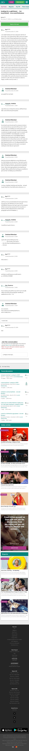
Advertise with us (14, 645)
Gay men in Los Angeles (14, 694)
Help (14, 653)
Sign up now (14, 548)
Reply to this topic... (9, 354)
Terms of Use (14, 634)
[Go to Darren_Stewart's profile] (26, 375)
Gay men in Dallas (14, 695)
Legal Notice (14, 635)
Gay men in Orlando (14, 699)
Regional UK (14, 671)
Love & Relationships (17, 19)
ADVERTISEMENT (14, 663)
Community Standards (14, 643)
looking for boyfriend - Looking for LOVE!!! (10, 375)
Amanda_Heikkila (10, 103)
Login (11, 2)
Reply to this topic (14, 24)
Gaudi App (14, 660)
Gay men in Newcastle (14, 680)
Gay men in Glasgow (14, 682)
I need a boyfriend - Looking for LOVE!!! (9, 382)
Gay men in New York (14, 690)
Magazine (11, 6)
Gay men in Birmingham (14, 678)
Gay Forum (3, 6)
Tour (14, 628)
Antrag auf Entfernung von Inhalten (14, 639)
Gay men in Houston (14, 701)
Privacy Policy (14, 637)
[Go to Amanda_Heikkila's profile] (2, 104)
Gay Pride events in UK (14, 683)
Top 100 (18, 6)
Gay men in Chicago (14, 697)
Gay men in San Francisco (14, 692)
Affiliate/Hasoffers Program (14, 666)
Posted (11, 31)
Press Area (14, 657)
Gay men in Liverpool (14, 676)
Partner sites (14, 658)
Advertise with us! (14, 664)
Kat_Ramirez (9, 285)
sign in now (8, 345)
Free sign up (20, 2)
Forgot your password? (14, 651)
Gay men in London (15, 672)
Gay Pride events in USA (14, 703)
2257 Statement (14, 641)
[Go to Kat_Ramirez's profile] (2, 286)
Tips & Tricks (14, 655)
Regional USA (14, 688)
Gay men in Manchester (14, 674)
